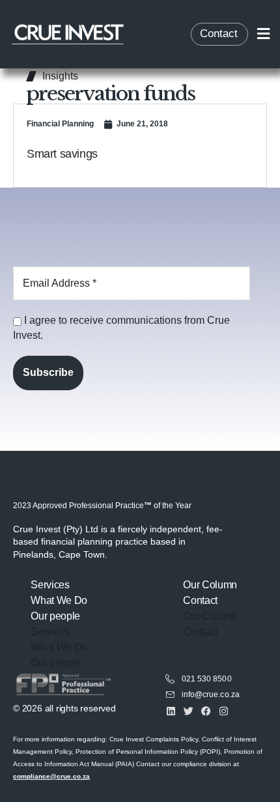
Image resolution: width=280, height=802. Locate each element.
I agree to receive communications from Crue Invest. (121, 327)
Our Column (210, 584)
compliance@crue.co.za (51, 776)
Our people (55, 616)
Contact (200, 600)
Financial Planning (60, 123)
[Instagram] (223, 711)
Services (50, 584)
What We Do (59, 600)
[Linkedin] (171, 711)
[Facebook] (206, 711)
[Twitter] (188, 711)
